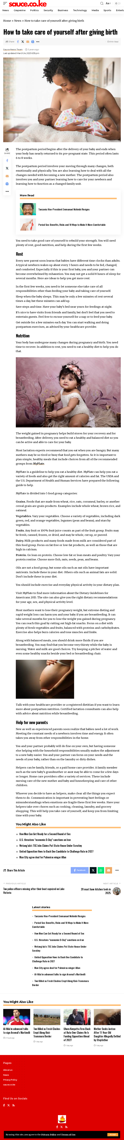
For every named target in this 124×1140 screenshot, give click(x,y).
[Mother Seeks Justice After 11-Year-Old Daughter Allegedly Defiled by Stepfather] (107, 1017)
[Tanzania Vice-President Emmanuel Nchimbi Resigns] (28, 209)
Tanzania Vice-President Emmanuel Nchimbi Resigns (63, 209)
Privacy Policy (48, 1134)
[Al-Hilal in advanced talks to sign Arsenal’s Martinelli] (16, 1017)
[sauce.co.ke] (28, 3)
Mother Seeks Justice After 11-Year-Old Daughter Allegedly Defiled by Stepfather (107, 1034)
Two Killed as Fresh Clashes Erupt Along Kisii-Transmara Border (46, 1032)
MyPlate (38, 463)
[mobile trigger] (6, 3)
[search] (102, 3)
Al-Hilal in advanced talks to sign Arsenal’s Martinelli (59, 974)
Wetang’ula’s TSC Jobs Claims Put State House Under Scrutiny (50, 846)
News (17, 20)
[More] (38, 41)
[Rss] (13, 1105)
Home (7, 20)
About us (7, 1070)
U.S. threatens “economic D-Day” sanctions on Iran (45, 840)
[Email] (28, 41)
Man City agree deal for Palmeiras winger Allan (42, 857)
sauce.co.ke (9, 1084)
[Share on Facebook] (18, 41)
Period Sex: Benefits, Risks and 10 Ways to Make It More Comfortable (72, 224)
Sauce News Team (13, 49)
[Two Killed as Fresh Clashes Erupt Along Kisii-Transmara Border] (46, 1017)
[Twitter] (8, 1105)
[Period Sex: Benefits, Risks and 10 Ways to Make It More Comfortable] (28, 224)
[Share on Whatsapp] (101, 870)
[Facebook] (4, 1105)
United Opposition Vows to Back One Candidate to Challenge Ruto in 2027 (56, 851)
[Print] (33, 41)
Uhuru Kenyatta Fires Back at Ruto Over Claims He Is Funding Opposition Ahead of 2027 (77, 1034)
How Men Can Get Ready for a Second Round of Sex (44, 834)
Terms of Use (68, 1134)
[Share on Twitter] (23, 41)
